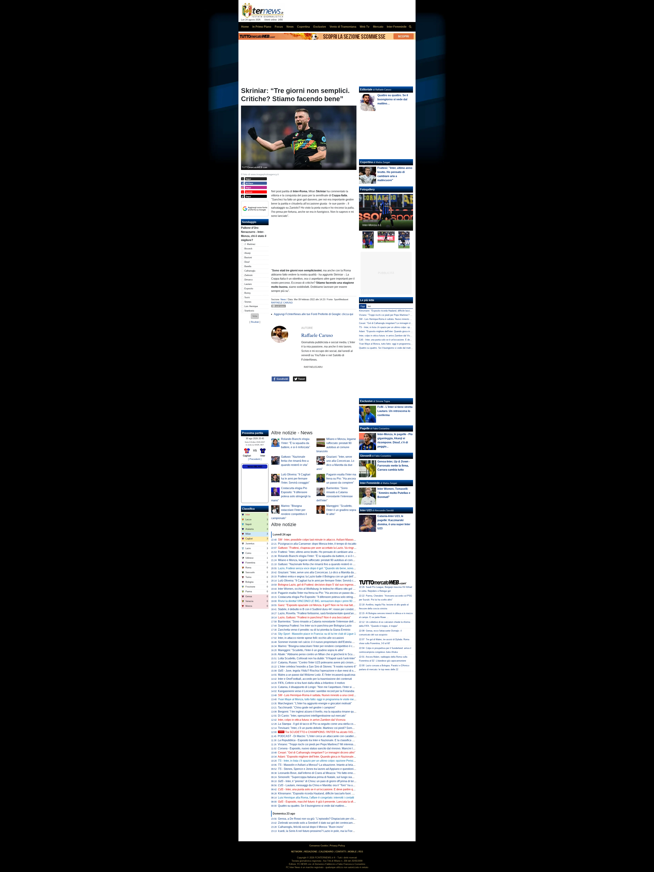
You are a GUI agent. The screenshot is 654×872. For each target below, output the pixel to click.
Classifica (248, 508)
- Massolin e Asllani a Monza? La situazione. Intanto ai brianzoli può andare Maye (329, 764)
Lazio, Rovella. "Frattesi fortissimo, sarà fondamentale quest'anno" (318, 613)
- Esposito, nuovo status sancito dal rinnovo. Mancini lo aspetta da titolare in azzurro (333, 748)
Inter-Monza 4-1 (371, 225)
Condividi (282, 378)
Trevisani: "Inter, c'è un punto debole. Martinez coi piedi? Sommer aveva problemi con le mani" (335, 727)
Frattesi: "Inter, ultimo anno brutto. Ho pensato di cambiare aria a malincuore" (324, 551)
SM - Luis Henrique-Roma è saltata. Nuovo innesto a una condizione (392, 319)
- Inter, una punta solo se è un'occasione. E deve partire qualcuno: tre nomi (326, 789)
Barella (247, 266)
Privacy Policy (337, 845)
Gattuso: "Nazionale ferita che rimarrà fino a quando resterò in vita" (295, 460)
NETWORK (296, 851)
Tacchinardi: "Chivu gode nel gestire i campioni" (307, 707)
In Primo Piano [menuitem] (261, 26)
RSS (361, 851)
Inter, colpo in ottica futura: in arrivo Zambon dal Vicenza (311, 719)
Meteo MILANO (255, 467)
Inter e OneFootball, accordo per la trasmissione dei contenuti (315, 678)
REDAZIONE (310, 851)
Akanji (247, 253)
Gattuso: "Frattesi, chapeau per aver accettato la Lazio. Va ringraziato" (320, 547)
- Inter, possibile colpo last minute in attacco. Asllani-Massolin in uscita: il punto (327, 539)
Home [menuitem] (245, 26)
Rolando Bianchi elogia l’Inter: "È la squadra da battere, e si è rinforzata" (295, 443)
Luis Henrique (251, 306)
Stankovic (249, 310)
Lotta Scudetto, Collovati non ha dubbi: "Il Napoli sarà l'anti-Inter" (317, 658)
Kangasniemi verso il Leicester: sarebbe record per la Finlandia (316, 691)
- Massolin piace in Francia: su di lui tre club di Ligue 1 (317, 633)
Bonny (247, 293)
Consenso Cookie (318, 845)
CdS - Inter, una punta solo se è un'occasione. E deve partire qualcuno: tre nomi (398, 339)
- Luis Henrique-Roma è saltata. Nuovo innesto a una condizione (319, 695)
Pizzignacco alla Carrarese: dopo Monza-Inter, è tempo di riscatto (317, 543)
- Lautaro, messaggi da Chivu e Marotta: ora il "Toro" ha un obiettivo (321, 785)
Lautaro (248, 284)
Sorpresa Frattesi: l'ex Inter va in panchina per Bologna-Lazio (315, 625)
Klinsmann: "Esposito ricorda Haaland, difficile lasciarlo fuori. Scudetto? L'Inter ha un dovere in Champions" (342, 793)
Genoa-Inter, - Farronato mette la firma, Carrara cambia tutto (393, 465)
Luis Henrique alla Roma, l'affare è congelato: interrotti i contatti (316, 797)
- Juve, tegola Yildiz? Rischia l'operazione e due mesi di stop (317, 670)
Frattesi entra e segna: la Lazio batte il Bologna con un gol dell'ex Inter (320, 576)
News (283, 299)
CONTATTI (340, 851)
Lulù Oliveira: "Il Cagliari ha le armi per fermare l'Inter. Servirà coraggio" (295, 478)
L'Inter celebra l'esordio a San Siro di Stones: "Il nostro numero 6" (317, 666)
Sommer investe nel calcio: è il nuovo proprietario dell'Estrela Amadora (320, 642)
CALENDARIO (326, 851)
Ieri (369, 306)
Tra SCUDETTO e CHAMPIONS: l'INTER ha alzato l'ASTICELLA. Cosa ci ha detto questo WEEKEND (344, 732)
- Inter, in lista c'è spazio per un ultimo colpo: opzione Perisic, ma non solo (324, 760)
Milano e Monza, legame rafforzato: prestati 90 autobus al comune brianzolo (323, 560)
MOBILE (352, 851)
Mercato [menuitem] (378, 26)
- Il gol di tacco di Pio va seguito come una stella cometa (318, 723)
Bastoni (248, 257)
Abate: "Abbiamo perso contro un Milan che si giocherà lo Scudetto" (318, 654)
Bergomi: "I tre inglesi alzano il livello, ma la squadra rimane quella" (318, 711)
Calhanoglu (249, 271)
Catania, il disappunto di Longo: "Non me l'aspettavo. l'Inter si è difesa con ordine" (327, 687)
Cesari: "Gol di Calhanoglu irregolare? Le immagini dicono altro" (316, 752)
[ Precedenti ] (254, 459)
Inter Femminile (370, 483)
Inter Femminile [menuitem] (397, 26)
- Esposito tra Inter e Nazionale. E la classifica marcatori (320, 740)
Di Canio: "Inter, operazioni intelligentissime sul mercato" (312, 715)
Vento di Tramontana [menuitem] (343, 26)
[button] (255, 316)
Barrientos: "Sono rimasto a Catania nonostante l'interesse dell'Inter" (319, 621)
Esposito (248, 288)
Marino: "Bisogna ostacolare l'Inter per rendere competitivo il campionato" (322, 646)
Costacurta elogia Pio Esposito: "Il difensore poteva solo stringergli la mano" (324, 596)
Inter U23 (366, 510)
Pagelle (365, 428)
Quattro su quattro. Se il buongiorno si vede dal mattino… (312, 805)
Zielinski (248, 275)
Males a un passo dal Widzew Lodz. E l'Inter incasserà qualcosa (316, 674)
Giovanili (365, 455)
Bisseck (248, 248)
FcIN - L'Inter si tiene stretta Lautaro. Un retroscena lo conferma (394, 411)
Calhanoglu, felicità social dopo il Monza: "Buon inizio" (311, 826)
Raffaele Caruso (282, 302)
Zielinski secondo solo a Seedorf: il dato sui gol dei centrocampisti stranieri (323, 822)
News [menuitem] (290, 26)
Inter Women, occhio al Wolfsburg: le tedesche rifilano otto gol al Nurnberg (322, 588)
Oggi (362, 306)
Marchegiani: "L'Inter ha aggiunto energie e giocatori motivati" (315, 703)
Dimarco (248, 279)
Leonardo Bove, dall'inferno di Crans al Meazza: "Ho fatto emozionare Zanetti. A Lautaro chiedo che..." (339, 773)
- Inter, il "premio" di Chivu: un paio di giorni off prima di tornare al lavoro (324, 781)
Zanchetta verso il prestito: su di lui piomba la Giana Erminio (314, 629)
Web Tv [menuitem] (364, 26)
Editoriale (366, 89)
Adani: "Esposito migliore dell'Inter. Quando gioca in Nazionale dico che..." (322, 756)
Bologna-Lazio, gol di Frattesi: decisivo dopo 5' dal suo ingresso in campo (322, 584)
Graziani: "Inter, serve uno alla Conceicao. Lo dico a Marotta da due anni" (322, 572)
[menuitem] (410, 26)
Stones (247, 302)
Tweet (301, 378)
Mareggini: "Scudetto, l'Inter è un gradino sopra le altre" (341, 509)
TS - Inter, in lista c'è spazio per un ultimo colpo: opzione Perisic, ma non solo (397, 327)
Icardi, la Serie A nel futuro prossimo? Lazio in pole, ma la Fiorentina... (320, 831)
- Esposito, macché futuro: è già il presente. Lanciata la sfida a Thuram (323, 801)
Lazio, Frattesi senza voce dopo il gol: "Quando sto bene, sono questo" (320, 568)
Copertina (366, 162)
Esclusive (366, 401)
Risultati (255, 322)
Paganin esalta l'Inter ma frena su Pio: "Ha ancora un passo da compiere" (341, 478)
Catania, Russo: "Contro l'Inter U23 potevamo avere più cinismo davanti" (321, 662)
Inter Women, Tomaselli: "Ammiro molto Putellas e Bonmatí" (393, 492)
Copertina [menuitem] (303, 26)
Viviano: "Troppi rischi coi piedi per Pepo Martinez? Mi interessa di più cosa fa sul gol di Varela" (335, 744)
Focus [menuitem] (279, 26)
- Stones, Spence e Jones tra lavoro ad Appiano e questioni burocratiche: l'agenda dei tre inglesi (338, 768)
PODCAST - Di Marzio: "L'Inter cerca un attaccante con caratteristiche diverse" (325, 736)
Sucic (247, 297)
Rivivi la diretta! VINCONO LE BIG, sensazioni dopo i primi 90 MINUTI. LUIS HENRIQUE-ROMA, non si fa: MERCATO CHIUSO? (356, 601)
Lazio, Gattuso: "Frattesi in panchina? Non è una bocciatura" (314, 617)
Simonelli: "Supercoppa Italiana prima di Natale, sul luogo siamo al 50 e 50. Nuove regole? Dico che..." (340, 777)
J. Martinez (249, 244)
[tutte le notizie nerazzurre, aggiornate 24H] (263, 10)
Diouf (247, 262)
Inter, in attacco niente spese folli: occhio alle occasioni (311, 637)
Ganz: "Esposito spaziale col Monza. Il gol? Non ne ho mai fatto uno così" (322, 605)
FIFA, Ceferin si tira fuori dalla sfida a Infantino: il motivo (311, 682)
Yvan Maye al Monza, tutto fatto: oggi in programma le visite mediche (319, 699)
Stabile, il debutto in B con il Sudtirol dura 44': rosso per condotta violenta (322, 609)
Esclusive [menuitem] (319, 26)
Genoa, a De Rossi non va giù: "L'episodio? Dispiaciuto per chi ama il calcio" (324, 818)
